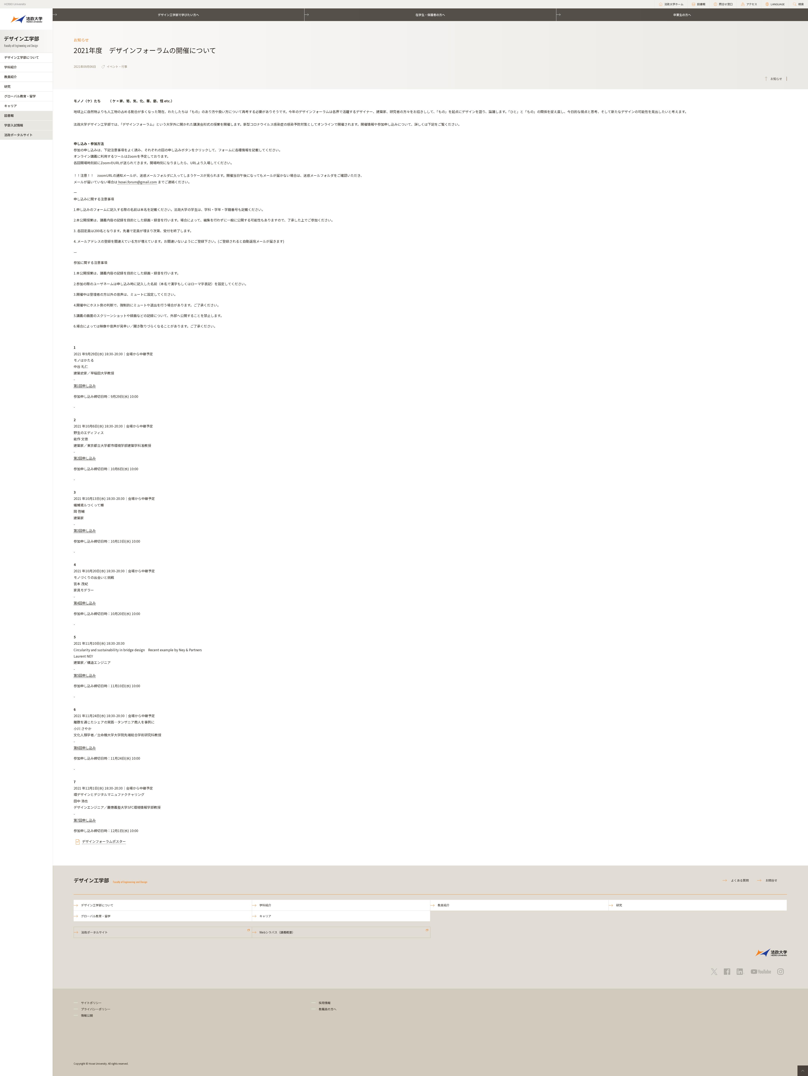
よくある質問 (740, 880)
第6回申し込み (85, 747)
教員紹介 (10, 77)
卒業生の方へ (682, 15)
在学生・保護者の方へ (430, 15)
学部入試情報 (13, 125)
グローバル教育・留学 (20, 96)
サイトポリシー (91, 1003)
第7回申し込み (85, 820)
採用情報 (325, 1003)
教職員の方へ (327, 1009)
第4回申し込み (85, 602)
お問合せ (771, 880)
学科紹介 (10, 67)
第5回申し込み (85, 675)
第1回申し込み (85, 385)
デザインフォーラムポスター (104, 841)
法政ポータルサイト (18, 135)
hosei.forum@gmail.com (137, 181)
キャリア (10, 106)
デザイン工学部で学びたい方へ (178, 15)
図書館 (9, 115)
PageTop (802, 1070)
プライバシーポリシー (95, 1009)
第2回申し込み (85, 458)
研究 (7, 86)
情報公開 (87, 1015)
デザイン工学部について (21, 57)
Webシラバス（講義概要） (277, 932)
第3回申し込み (85, 530)
